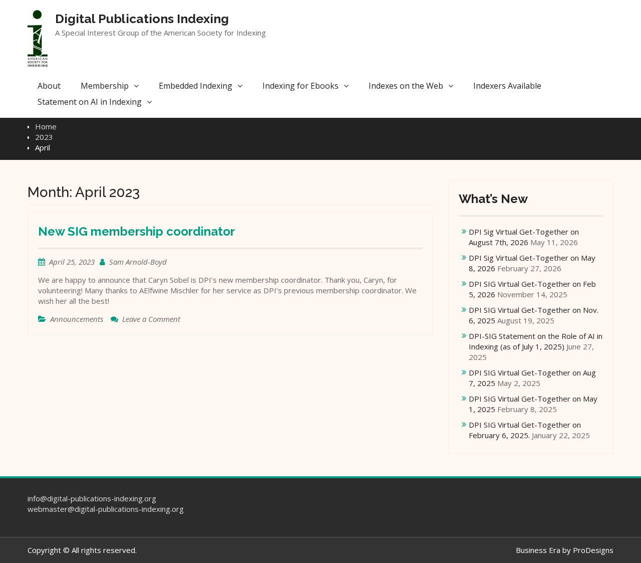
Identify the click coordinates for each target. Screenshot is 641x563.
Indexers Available (507, 85)
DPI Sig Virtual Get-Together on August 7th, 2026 (524, 237)
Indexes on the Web (406, 85)
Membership (105, 85)
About (49, 85)
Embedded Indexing (195, 85)
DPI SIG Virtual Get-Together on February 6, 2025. (525, 430)
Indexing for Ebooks (300, 85)
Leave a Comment (151, 319)
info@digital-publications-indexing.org (92, 498)
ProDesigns (593, 550)
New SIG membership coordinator (136, 231)
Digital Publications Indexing (142, 18)
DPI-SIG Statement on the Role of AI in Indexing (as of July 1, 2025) (535, 341)
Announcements (76, 319)
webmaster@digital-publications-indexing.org (106, 509)
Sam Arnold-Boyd (138, 262)
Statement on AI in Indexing (90, 101)
